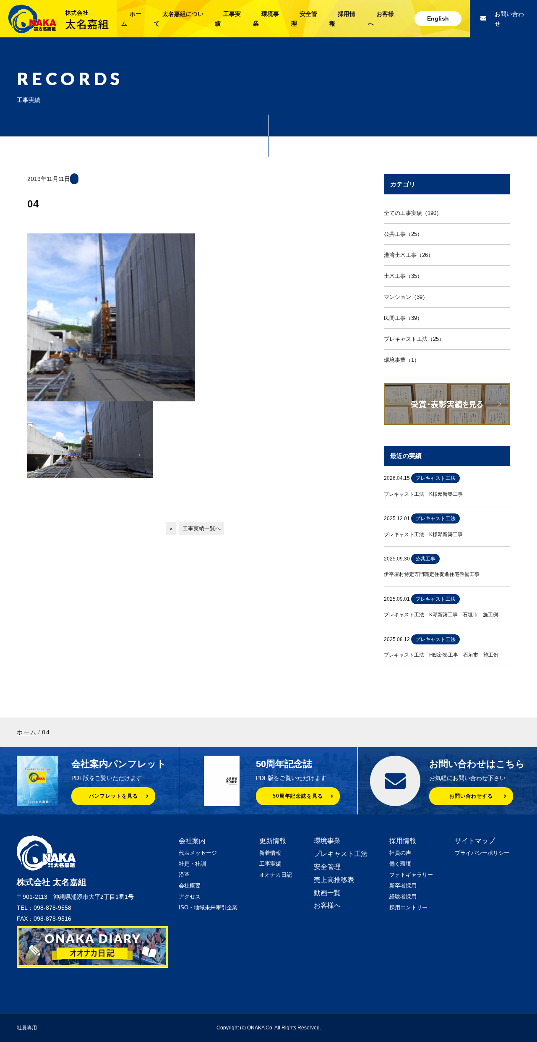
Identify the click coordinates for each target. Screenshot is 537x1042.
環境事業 (327, 840)
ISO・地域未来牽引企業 (208, 907)
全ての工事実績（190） (413, 213)
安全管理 (327, 866)
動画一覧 (327, 892)
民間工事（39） (403, 318)
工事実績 (270, 864)
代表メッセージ (198, 853)
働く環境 (400, 864)
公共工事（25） (403, 234)
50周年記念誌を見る (298, 796)
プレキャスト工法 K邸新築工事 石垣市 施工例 (441, 615)
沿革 (184, 875)
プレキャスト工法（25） (414, 339)
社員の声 (400, 853)
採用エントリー (408, 907)
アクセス (190, 896)
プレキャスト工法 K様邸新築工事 (423, 494)
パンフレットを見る (113, 796)
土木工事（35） (403, 276)
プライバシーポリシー (482, 853)
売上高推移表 (334, 879)
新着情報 (270, 853)
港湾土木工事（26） (408, 255)
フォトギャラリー (411, 875)
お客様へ (327, 905)
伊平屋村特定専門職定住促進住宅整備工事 (432, 574)
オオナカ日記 (275, 875)
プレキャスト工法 (341, 853)
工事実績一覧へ (201, 528)
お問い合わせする (471, 796)
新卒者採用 (403, 885)
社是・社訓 (192, 864)
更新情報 (272, 840)
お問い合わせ (509, 18)
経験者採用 (403, 896)
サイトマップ (475, 840)
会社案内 (192, 840)
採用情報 (402, 840)
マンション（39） (406, 297)
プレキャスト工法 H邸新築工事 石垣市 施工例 (441, 655)
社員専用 (27, 1028)
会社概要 (190, 885)
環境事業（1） (402, 360)
